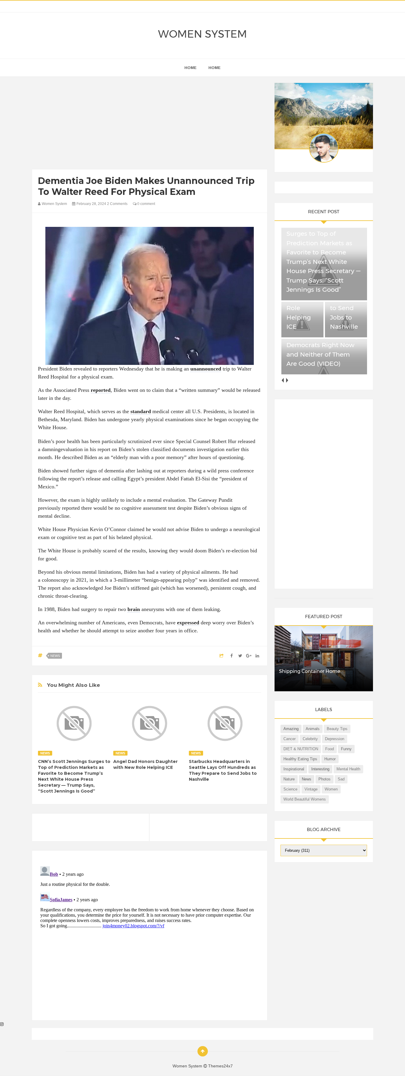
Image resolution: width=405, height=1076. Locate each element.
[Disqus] (149, 938)
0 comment (145, 204)
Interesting (320, 769)
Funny (346, 749)
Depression (334, 739)
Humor (330, 759)
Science (290, 789)
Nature (289, 779)
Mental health (348, 769)
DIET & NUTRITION (300, 749)
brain (133, 609)
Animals (313, 729)
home (190, 67)
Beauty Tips (337, 729)
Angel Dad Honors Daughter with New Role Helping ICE (145, 764)
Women (331, 789)
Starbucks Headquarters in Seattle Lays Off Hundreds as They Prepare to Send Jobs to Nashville (223, 770)
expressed (188, 623)
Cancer (289, 739)
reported (101, 390)
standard (140, 411)
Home (214, 67)
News (55, 656)
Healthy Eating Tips (300, 759)
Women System (202, 34)
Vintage (311, 789)
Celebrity (310, 739)
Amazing (291, 729)
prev (282, 380)
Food (329, 749)
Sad (341, 779)
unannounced (205, 369)
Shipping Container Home (309, 671)
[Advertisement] (149, 124)
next (287, 380)
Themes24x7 (220, 1066)
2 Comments (117, 204)
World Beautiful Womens (304, 799)
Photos (324, 779)
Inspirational (293, 769)
